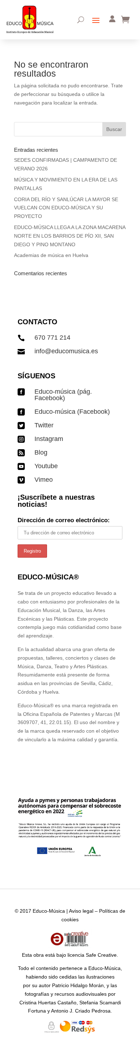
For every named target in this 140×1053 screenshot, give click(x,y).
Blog (40, 452)
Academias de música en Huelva (51, 255)
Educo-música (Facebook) (72, 411)
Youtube (46, 466)
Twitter (43, 425)
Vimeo (43, 479)
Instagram (48, 438)
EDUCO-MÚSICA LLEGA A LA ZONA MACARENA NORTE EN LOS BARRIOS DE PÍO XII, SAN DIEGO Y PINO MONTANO (69, 235)
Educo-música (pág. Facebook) (63, 395)
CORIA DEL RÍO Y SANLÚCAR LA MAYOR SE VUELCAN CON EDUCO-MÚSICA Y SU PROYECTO (66, 207)
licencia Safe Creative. (92, 955)
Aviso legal (81, 911)
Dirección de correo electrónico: (64, 520)
